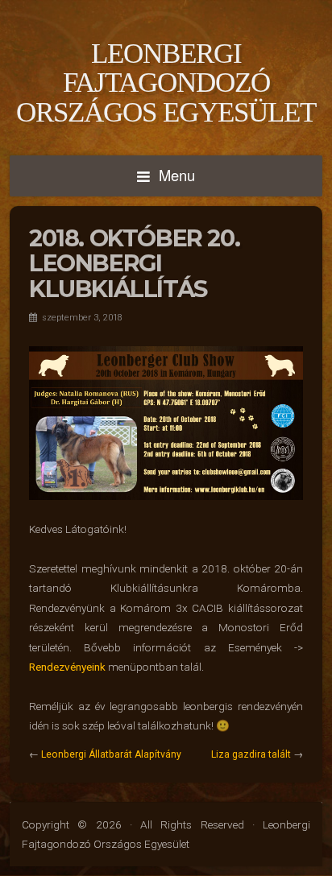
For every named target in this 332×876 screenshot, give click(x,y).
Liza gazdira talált (251, 754)
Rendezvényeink (67, 666)
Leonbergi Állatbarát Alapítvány (111, 754)
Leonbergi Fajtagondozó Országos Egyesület (166, 82)
